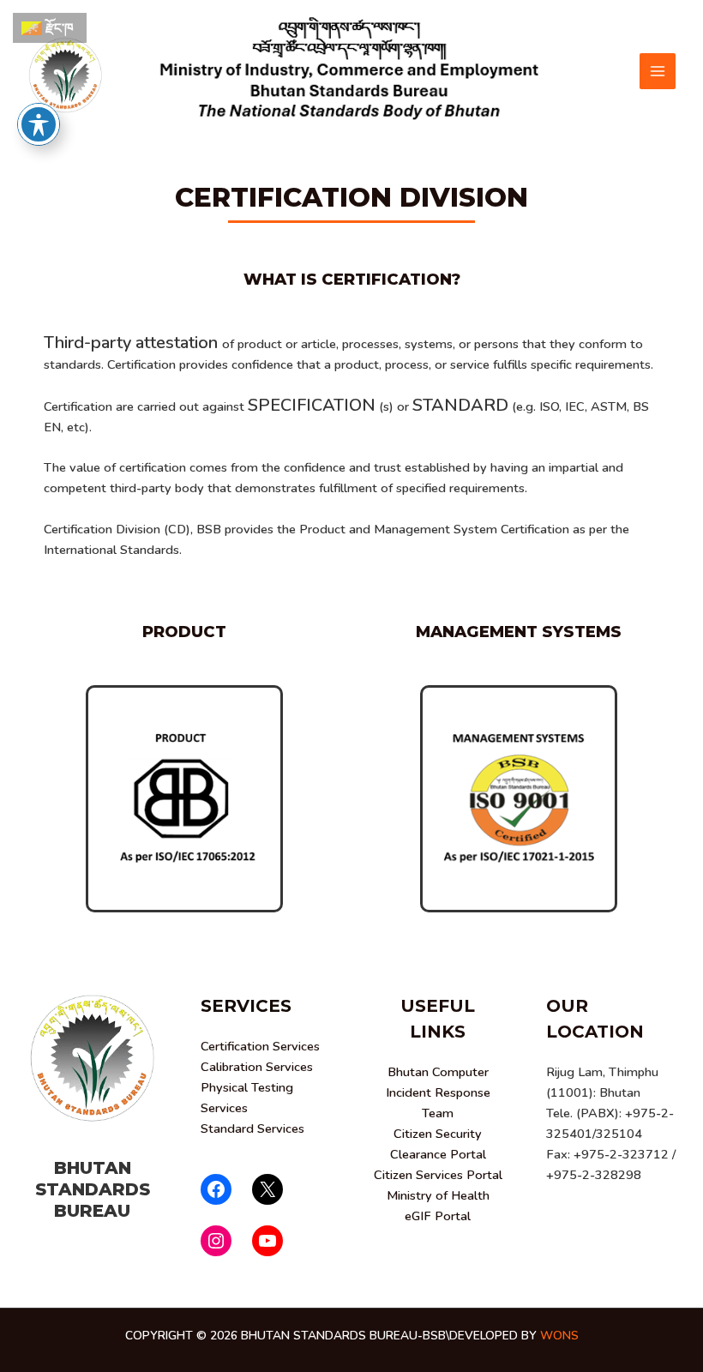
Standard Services (252, 1128)
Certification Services (260, 1046)
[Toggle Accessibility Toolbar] (38, 124)
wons (559, 1335)
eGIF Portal (438, 1216)
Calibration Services (257, 1066)
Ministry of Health (438, 1195)
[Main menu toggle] (658, 71)
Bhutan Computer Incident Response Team (438, 1092)
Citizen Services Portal (438, 1174)
